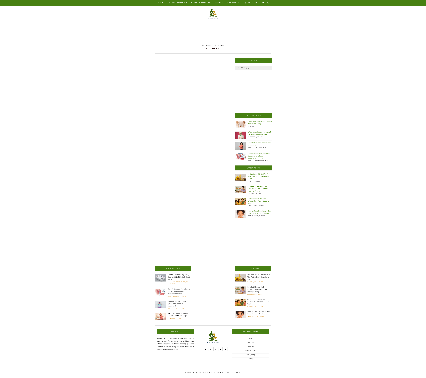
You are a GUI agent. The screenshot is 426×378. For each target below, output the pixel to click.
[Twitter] (249, 3)
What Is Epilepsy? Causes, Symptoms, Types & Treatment (178, 303)
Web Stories (233, 3)
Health (251, 181)
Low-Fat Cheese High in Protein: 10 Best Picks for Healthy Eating (257, 188)
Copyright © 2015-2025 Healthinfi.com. (203, 373)
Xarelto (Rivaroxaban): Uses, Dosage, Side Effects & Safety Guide (179, 277)
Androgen (252, 137)
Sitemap (250, 359)
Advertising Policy (250, 350)
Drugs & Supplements (201, 3)
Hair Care (171, 318)
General (251, 126)
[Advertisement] (213, 31)
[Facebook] (245, 3)
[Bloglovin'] (263, 3)
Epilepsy (171, 308)
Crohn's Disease (254, 161)
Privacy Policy (250, 355)
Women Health (254, 148)
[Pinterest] (256, 3)
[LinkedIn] (259, 3)
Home (160, 3)
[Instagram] (252, 3)
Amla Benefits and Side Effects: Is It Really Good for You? (259, 201)
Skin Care (252, 216)
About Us (251, 342)
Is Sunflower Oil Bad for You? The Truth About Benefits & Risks (259, 176)
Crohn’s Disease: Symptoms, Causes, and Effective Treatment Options (259, 156)
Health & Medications (177, 3)
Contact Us (250, 346)
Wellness (219, 3)
